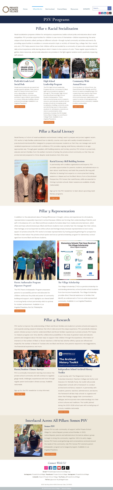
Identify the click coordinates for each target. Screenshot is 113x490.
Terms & (63, 488)
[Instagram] (100, 13)
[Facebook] (102, 13)
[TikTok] (110, 13)
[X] (67, 468)
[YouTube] (108, 13)
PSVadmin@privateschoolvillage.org (58, 472)
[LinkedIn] (105, 13)
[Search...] (109, 8)
